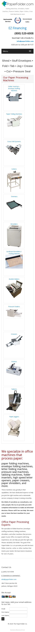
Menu (5, 51)
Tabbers (14, 389)
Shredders (14, 224)
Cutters (14, 169)
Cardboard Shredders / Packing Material (14, 252)
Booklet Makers (14, 279)
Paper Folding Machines (14, 114)
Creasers (14, 334)
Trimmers (14, 196)
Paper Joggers (14, 417)
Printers (14, 361)
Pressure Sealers (14, 306)
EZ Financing (18, 28)
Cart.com (23, 630)
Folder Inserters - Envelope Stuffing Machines (14, 88)
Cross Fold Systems (14, 141)
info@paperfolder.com (25, 41)
